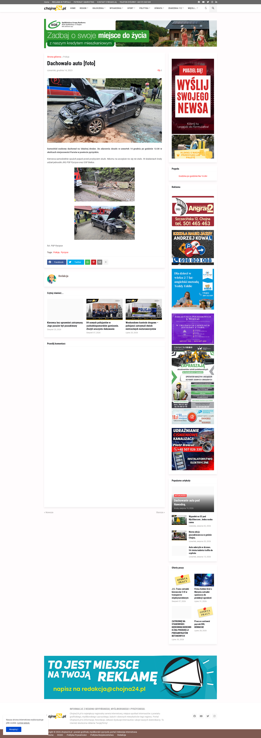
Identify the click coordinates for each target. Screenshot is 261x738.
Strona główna (54, 57)
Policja (66, 57)
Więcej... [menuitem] (192, 8)
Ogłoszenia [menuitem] (98, 8)
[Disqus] (104, 387)
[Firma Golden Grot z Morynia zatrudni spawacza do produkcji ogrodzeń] (204, 580)
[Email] (99, 262)
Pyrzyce (64, 252)
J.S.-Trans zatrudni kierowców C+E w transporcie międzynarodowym (180, 593)
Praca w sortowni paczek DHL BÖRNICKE (202, 624)
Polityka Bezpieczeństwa (102, 735)
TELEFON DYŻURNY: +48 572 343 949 (135, 2)
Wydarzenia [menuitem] (115, 8)
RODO (60, 735)
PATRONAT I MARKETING (84, 2)
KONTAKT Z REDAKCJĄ (107, 2)
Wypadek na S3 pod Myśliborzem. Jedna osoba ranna (201, 519)
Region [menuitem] (83, 8)
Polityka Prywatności (77, 735)
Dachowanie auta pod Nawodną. (187, 502)
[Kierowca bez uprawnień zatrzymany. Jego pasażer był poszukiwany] (65, 309)
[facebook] (199, 2)
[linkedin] (216, 2)
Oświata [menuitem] (158, 8)
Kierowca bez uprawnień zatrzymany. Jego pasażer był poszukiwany (65, 324)
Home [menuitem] (73, 8)
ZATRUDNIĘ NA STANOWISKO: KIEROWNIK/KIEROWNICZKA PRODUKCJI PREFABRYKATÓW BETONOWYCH (181, 628)
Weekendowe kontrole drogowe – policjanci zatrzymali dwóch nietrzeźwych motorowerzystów (142, 325)
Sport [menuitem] (130, 8)
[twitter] (208, 2)
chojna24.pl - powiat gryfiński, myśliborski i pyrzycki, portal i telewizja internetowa (99, 732)
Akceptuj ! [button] (13, 729)
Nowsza (49, 512)
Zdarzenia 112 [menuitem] (175, 8)
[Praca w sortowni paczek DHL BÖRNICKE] (204, 612)
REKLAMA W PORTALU (61, 2)
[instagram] (212, 2)
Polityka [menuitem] (143, 8)
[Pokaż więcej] (105, 262)
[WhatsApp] (87, 262)
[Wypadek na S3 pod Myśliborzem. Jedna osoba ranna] (179, 520)
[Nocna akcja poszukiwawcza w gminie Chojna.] (179, 535)
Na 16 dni (202, 176)
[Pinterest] (93, 262)
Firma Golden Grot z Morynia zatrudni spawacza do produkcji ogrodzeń (203, 593)
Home (46, 2)
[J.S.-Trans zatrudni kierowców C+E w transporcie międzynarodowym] (181, 580)
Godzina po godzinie (188, 176)
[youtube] (203, 2)
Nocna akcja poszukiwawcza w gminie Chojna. (200, 535)
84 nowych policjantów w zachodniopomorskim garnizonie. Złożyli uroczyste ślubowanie (102, 325)
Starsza (159, 512)
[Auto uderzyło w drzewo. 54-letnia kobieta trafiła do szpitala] (179, 551)
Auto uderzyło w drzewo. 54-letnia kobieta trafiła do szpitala (201, 550)
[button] (206, 8)
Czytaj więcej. (23, 723)
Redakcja (121, 735)
